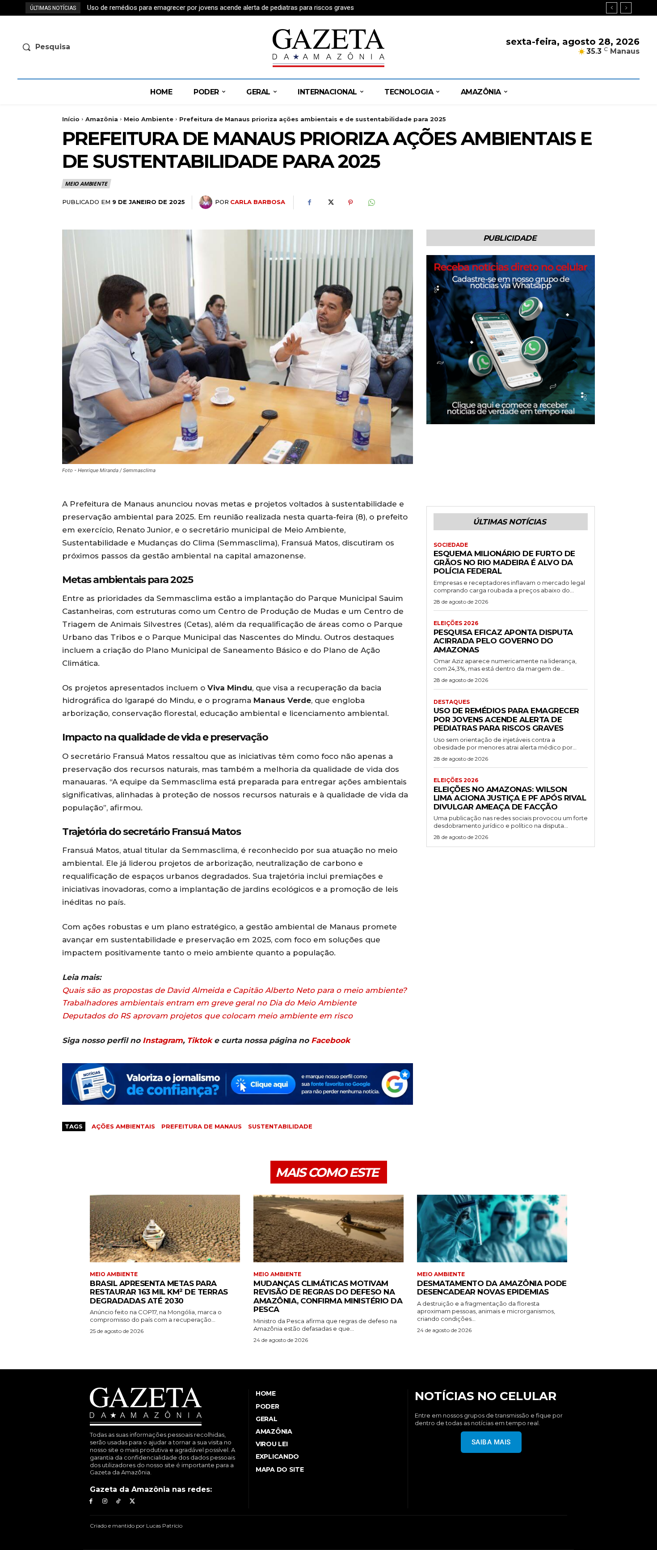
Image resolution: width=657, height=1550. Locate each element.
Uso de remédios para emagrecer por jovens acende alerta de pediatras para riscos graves (506, 719)
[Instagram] (105, 1501)
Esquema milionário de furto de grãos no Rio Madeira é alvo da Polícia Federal (504, 562)
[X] (330, 203)
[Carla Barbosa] (207, 202)
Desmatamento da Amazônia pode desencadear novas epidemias (492, 1288)
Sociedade (451, 545)
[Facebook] (309, 203)
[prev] (611, 7)
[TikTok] (118, 1501)
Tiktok (199, 1040)
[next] (626, 7)
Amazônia (101, 119)
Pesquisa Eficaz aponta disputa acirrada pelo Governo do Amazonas (503, 641)
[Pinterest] (350, 203)
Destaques (452, 702)
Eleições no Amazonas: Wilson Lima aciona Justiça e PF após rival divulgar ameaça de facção (226, 8)
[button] (90, 47)
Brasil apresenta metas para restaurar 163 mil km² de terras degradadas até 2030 (159, 1292)
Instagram (163, 1040)
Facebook (330, 1040)
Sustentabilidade (280, 1126)
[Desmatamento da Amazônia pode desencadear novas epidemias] (492, 1228)
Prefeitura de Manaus (201, 1126)
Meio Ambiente (148, 119)
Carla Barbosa (257, 201)
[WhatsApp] (371, 203)
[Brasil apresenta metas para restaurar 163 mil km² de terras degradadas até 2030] (165, 1228)
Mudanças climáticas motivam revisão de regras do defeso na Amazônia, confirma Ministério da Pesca (327, 1296)
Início (71, 119)
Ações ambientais (123, 1126)
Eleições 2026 (456, 623)
